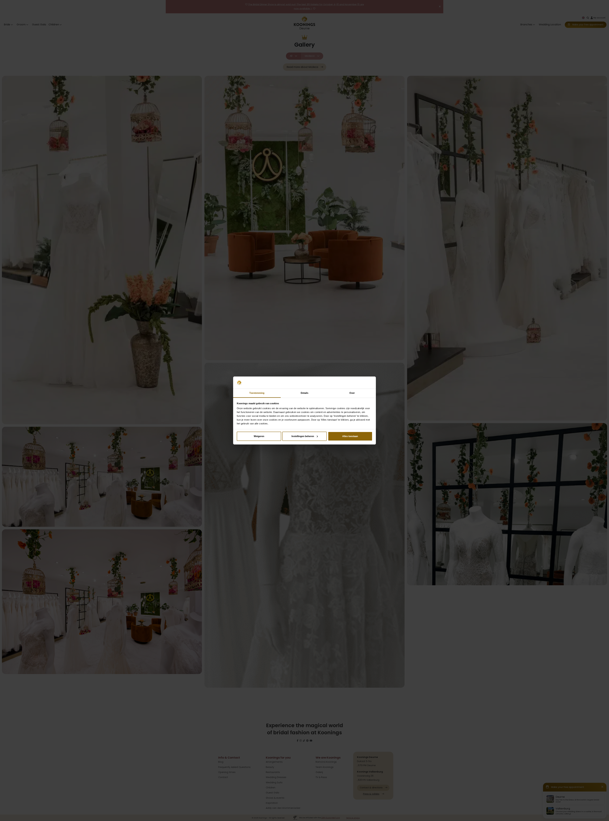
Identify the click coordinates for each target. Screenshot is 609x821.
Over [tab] (352, 393)
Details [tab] (304, 393)
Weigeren (259, 436)
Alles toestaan (350, 436)
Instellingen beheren (302, 436)
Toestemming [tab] (256, 393)
